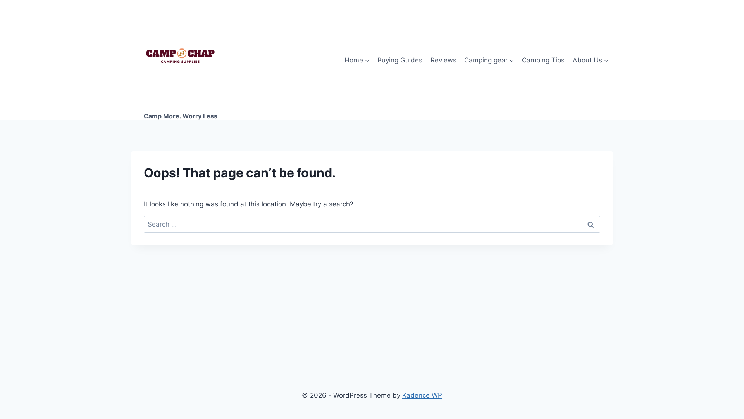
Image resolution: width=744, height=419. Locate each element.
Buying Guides (399, 60)
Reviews (443, 60)
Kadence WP (422, 395)
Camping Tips (543, 60)
